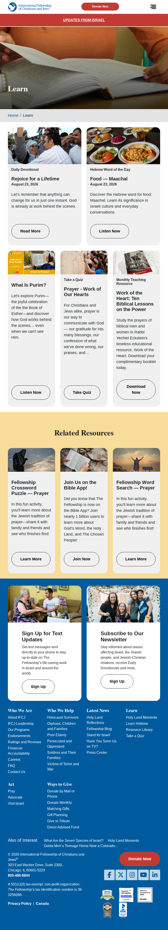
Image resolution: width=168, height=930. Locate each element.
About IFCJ (16, 717)
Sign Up (38, 686)
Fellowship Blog (99, 729)
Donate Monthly (59, 802)
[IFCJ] (30, 7)
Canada (42, 903)
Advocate (15, 797)
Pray (11, 791)
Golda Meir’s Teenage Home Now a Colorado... (80, 846)
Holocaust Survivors (63, 717)
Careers (14, 759)
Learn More (31, 559)
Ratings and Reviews (24, 742)
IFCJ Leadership (21, 723)
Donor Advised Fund (63, 827)
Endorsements (19, 736)
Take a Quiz (135, 736)
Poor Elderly (56, 735)
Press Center (97, 752)
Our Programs (19, 730)
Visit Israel (16, 803)
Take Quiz (82, 392)
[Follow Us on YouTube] (143, 875)
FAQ (11, 766)
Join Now (81, 559)
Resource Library (139, 730)
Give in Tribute (58, 821)
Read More (30, 231)
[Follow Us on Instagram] (132, 875)
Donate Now (100, 6)
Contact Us (16, 772)
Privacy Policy (20, 903)
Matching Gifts (58, 809)
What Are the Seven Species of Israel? (73, 840)
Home (13, 115)
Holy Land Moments (141, 717)
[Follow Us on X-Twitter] (121, 875)
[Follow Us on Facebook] (109, 875)
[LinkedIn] (155, 875)
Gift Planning (57, 815)
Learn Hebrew (137, 723)
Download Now (136, 389)
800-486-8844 (19, 875)
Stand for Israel (98, 735)
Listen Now (109, 231)
